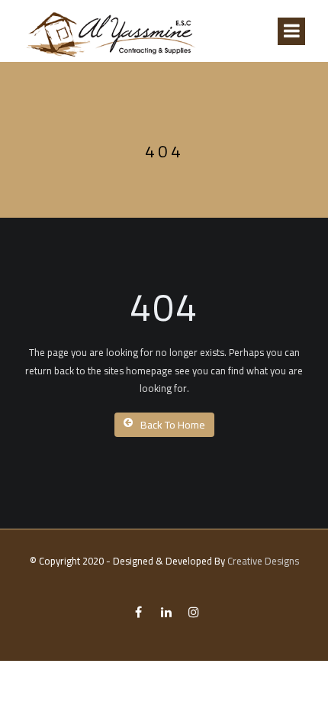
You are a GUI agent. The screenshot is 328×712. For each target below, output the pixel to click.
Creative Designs (263, 561)
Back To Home (172, 425)
